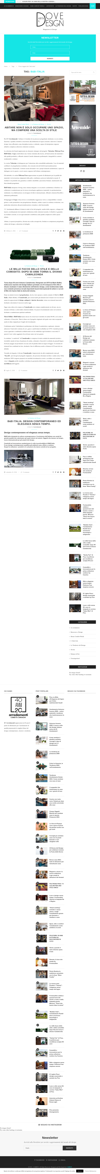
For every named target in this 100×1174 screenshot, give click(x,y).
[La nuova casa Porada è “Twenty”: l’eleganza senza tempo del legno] (75, 496)
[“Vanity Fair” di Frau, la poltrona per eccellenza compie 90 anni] (75, 558)
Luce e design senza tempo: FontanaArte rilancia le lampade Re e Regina (89, 392)
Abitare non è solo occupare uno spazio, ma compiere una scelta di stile (34, 129)
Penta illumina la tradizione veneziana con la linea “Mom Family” (89, 483)
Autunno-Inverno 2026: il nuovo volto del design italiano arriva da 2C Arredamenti (88, 207)
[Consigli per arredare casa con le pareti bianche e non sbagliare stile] (75, 327)
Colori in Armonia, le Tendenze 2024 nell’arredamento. (89, 245)
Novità (75, 6)
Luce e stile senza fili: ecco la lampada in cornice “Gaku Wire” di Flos (89, 609)
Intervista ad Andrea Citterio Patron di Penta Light (56, 1100)
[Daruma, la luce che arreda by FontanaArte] (75, 472)
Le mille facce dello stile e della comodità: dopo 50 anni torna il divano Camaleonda (34, 272)
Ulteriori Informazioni (90, 1171)
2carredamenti (37, 133)
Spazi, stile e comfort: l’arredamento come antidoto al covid (88, 422)
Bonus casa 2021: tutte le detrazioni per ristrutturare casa (89, 353)
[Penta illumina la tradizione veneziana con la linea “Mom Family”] (75, 483)
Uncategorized (75, 658)
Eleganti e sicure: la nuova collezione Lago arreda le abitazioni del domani (89, 366)
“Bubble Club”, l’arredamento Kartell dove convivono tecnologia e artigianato (88, 529)
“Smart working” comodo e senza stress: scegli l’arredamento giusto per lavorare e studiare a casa (89, 407)
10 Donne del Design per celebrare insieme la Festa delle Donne (89, 340)
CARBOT (69, 1167)
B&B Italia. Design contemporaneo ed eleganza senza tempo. (34, 422)
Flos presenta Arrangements (54, 1111)
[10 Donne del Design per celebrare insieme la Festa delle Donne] (75, 339)
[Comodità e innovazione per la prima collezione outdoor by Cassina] (75, 570)
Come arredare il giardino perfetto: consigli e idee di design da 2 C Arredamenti (89, 221)
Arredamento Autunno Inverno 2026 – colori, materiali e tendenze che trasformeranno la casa (89, 191)
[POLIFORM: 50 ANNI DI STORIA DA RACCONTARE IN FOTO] (75, 436)
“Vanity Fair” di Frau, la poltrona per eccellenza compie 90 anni (88, 557)
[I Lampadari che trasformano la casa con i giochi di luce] (75, 272)
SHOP (92, 6)
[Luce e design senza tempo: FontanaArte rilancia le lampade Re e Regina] (75, 391)
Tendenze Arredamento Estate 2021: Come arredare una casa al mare (89, 259)
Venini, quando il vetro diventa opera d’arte (89, 446)
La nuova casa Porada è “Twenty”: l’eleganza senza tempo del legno (89, 495)
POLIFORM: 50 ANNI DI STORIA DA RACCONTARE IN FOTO (89, 435)
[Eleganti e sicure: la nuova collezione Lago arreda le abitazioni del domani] (75, 365)
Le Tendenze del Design (63, 6)
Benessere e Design (22, 6)
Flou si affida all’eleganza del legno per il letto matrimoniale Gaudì (89, 459)
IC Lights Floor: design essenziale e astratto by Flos (89, 595)
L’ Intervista (50, 6)
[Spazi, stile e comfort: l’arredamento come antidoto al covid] (75, 421)
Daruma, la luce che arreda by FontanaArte (88, 470)
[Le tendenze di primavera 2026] (75, 235)
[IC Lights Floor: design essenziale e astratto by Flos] (75, 596)
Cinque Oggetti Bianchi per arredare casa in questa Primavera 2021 (88, 299)
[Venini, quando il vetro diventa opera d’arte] (75, 448)
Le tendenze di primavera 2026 (88, 232)
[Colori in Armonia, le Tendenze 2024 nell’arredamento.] (75, 246)
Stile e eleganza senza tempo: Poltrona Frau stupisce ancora (88, 584)
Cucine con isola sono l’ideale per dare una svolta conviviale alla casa (88, 285)
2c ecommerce (9, 6)
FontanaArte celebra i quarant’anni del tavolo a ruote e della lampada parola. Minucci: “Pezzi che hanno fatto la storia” (89, 511)
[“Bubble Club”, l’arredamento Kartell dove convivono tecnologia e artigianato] (75, 528)
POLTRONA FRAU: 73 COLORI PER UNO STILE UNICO (89, 378)
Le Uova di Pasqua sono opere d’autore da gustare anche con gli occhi (89, 313)
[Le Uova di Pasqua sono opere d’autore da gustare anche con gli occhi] (75, 313)
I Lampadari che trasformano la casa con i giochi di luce (88, 272)
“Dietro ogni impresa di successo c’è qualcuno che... (42, 1)
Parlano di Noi (83, 6)
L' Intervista (74, 641)
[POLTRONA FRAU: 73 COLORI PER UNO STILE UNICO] (75, 380)
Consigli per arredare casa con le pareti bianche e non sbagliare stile (89, 326)
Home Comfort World (37, 6)
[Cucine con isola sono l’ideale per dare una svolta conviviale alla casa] (75, 285)
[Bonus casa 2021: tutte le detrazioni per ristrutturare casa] (75, 353)
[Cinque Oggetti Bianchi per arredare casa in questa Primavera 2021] (75, 299)
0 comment (25, 231)
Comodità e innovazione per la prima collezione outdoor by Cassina (89, 571)
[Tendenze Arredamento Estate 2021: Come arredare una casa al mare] (75, 258)
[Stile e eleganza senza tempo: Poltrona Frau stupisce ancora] (75, 584)
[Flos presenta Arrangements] (41, 1113)
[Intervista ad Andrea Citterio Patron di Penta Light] (41, 1101)
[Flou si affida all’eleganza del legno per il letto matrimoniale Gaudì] (75, 460)
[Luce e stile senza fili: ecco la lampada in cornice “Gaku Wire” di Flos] (75, 608)
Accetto (80, 1171)
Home (5, 66)
